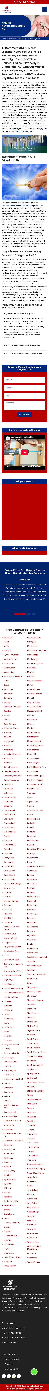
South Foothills (33, 1047)
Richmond (31, 901)
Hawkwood (8, 1158)
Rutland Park (32, 948)
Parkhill (30, 827)
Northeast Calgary (35, 780)
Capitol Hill (8, 784)
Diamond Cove (10, 934)
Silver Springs (33, 1013)
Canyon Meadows (11, 780)
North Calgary (33, 762)
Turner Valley (33, 1147)
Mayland (31, 676)
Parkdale (31, 823)
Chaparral (8, 806)
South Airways (33, 1039)
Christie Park (9, 827)
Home (4, 38)
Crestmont (8, 905)
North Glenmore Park (36, 767)
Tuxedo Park (32, 1155)
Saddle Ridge (32, 952)
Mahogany (31, 642)
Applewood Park (11, 659)
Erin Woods (8, 1027)
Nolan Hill (31, 754)
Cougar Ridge (9, 875)
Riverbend (31, 909)
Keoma (6, 1218)
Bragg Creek (9, 741)
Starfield (30, 1086)
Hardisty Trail (9, 1149)
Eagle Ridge (8, 979)
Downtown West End (12, 975)
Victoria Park (32, 1190)
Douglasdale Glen (11, 951)
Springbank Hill (33, 1073)
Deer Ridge (8, 918)
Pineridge (31, 853)
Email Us (9, 1364)
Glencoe (7, 1096)
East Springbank (11, 997)
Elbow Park (8, 1018)
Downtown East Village (13, 971)
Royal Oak (31, 935)
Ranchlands (32, 879)
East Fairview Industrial (13, 988)
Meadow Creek (33, 702)
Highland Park (10, 1179)
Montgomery (33, 737)
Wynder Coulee (33, 1262)
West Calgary (33, 1203)
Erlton (6, 1031)
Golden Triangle (10, 1116)
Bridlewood (8, 758)
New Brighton (33, 750)
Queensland (32, 870)
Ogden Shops (33, 801)
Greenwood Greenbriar (13, 1140)
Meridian (31, 715)
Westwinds (31, 1220)
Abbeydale (8, 637)
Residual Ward (33, 896)
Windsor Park (33, 1242)
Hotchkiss (8, 1196)
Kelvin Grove (9, 1214)
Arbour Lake (9, 663)
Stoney (30, 1095)
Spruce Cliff (32, 1078)
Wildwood (31, 1229)
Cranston (8, 896)
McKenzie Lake (33, 689)
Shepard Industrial (35, 1000)
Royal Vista (32, 939)
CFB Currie (8, 801)
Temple (30, 1129)
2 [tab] (28, 614)
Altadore (7, 650)
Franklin (7, 1083)
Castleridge (8, 788)
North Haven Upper (35, 775)
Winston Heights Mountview (34, 1247)
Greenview (8, 1129)
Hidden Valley (9, 1171)
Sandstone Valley (34, 965)
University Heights (35, 1164)
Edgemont (8, 1010)
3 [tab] (33, 614)
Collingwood (9, 857)
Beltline (7, 719)
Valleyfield (31, 1181)
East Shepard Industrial (13, 992)
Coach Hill (8, 849)
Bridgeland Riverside (12, 754)
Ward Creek (32, 1199)
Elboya (6, 1023)
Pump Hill (31, 862)
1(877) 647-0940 (24, 2)
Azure (6, 680)
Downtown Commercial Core (13, 965)
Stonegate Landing (35, 1091)
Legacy (6, 1248)
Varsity (30, 1186)
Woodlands (32, 1257)
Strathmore (32, 1104)
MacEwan (8, 1261)
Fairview (7, 1049)
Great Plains (9, 1125)
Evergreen (8, 1040)
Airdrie (6, 646)
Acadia (6, 642)
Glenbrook (8, 1092)
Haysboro (8, 1162)
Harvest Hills (9, 1153)
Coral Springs (9, 870)
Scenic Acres (32, 978)
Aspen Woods (9, 667)
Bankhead (8, 693)
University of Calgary (36, 1168)
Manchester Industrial (36, 650)
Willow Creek (32, 1233)
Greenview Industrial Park (12, 1135)
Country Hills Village (12, 883)
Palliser (30, 814)
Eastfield (7, 1001)
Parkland (31, 832)
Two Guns (31, 1160)
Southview (31, 1060)
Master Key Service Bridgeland (29, 38)
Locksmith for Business (14, 1337)
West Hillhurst (33, 1207)
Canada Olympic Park (13, 775)
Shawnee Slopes (34, 991)
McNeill (30, 698)
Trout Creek (32, 1142)
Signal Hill (31, 1009)
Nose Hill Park (33, 788)
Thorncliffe (32, 1134)
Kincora (7, 1227)
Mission (30, 728)
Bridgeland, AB (12, 1368)
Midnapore (32, 719)
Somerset (31, 1034)
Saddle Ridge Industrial (37, 957)
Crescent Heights (11, 901)
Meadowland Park (35, 706)
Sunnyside (31, 1116)
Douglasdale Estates (12, 947)
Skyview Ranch (33, 1030)
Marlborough (33, 659)
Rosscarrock (32, 927)
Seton (29, 983)
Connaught (8, 862)
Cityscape (8, 840)
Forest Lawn (9, 1074)
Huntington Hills (11, 1201)
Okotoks (31, 806)
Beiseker (7, 711)
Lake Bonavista (10, 1235)
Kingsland (8, 1231)
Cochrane (8, 853)
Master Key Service (12, 1332)
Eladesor (7, 1014)
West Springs (33, 1211)
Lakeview (7, 1240)
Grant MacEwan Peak (13, 1120)
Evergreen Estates (11, 1044)
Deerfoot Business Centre (12, 928)
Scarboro (31, 970)
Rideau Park (32, 905)
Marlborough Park (35, 663)
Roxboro (31, 931)
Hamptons (8, 1145)
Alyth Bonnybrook (11, 655)
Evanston (8, 1036)
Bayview (7, 702)
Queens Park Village (35, 866)
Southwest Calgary (35, 1065)
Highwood (8, 1184)
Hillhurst (7, 1188)
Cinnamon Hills (10, 832)
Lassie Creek (9, 1244)
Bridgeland (12, 38)
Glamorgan (8, 1087)
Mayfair (30, 672)
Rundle (30, 944)
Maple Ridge (32, 655)
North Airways (33, 758)
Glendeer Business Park (11, 1106)
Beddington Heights (12, 706)
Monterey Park (33, 732)
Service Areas (10, 1342)
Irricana (7, 1209)
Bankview (8, 698)
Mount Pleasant (34, 741)
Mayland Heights (34, 680)
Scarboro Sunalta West (37, 974)
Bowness (7, 732)
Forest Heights (10, 1070)
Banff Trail (8, 689)
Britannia (8, 762)
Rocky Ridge (32, 914)
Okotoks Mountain (35, 810)
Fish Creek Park (10, 1061)
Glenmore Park (10, 1112)
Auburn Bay (9, 672)
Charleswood (9, 810)
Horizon (7, 1192)
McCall (30, 685)
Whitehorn (31, 1224)
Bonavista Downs (11, 728)
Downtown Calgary (12, 959)
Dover (6, 955)
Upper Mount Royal (35, 1173)
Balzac (6, 685)
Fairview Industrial (11, 1053)
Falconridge (8, 1057)
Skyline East (32, 1021)
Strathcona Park (34, 1099)
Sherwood (31, 1004)
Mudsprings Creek (35, 745)
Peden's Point (33, 840)
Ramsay (30, 875)
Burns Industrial (10, 767)
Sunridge (31, 1121)
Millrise (30, 724)
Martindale (32, 667)
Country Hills (9, 879)
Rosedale (31, 918)
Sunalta (30, 1108)
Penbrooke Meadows (36, 849)
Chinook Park (9, 823)
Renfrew (30, 892)
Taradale (31, 1125)
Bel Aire (7, 715)
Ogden (30, 797)
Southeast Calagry (35, 1056)
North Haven (32, 771)
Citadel (6, 836)
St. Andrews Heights (35, 1082)
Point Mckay (32, 857)
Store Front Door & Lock (15, 1328)
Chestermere (9, 814)
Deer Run (8, 922)
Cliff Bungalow (10, 844)
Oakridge (31, 793)
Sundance (31, 1112)
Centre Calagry (10, 797)
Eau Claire (8, 1005)
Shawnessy (32, 996)
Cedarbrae (8, 793)
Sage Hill (31, 961)
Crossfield (8, 909)
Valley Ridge (32, 1177)
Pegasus (31, 844)
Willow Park (32, 1237)
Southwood (32, 1069)
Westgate (31, 1216)
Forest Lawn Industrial (13, 1079)
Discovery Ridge (10, 938)
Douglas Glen (9, 942)
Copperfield (8, 866)
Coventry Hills (9, 888)
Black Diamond (10, 724)
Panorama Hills (33, 819)
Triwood (30, 1138)
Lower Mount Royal (12, 1257)
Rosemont (31, 922)
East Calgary (9, 984)
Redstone (31, 888)
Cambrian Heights (11, 771)
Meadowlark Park (34, 711)
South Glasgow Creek (36, 1052)
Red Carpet (32, 883)
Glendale (7, 1100)
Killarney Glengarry (12, 1222)
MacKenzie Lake (34, 637)
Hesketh (7, 1166)
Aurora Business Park (13, 676)
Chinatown (8, 819)
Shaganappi (32, 987)
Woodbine (31, 1253)
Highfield (7, 1175)
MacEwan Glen (10, 1266)
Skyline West (32, 1026)
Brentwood (8, 745)
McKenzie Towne (34, 693)
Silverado (31, 1017)
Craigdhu (7, 892)
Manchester (32, 646)
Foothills (7, 1066)
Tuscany (30, 1151)
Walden (30, 1194)
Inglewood (8, 1205)
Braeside (7, 737)
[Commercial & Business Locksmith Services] (6, 9)
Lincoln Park (9, 1253)
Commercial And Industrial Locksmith (17, 205)
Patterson (31, 836)
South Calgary (33, 1043)
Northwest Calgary (35, 784)
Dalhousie (8, 914)
